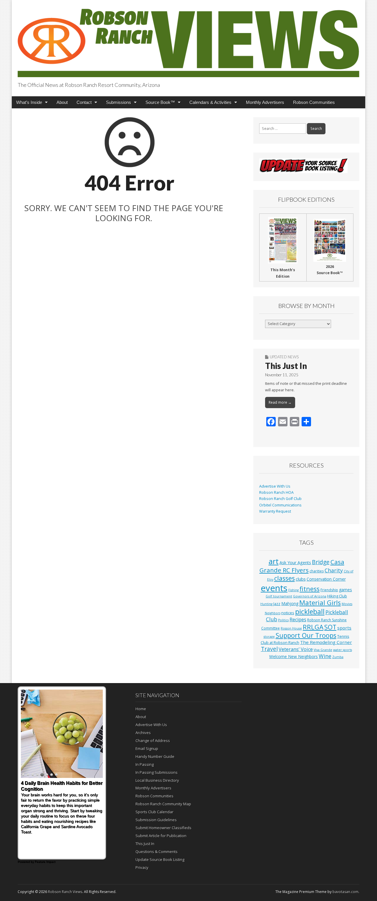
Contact (84, 102)
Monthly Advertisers (265, 102)
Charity (334, 570)
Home (140, 708)
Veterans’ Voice (296, 649)
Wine (325, 656)
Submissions (118, 102)
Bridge (321, 562)
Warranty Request (275, 511)
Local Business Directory (157, 780)
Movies (347, 604)
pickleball (310, 611)
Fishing (293, 590)
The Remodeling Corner (326, 642)
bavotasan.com (345, 891)
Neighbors (272, 613)
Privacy (141, 867)
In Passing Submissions (156, 772)
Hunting (266, 604)
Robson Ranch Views (65, 891)
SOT (330, 627)
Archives (143, 732)
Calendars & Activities (210, 102)
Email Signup (146, 748)
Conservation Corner (326, 579)
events (274, 588)
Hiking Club (337, 596)
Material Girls (320, 602)
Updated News (284, 357)
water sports (342, 650)
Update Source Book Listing (159, 859)
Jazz (276, 603)
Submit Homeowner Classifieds (163, 827)
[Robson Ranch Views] (188, 39)
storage (269, 637)
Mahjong (289, 603)
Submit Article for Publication (160, 835)
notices (287, 612)
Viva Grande (323, 650)
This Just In (286, 366)
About (62, 102)
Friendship (329, 589)
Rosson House (291, 628)
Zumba (337, 657)
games (345, 589)
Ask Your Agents (295, 562)
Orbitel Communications (280, 505)
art (274, 561)
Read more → (280, 402)
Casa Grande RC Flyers (301, 566)
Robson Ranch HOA (276, 492)
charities (317, 571)
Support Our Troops (306, 635)
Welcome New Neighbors (293, 656)
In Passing (144, 764)
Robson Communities (314, 102)
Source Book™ (160, 102)
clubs (301, 579)
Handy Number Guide (154, 756)
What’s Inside (29, 102)
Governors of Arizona (309, 596)
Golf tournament (279, 596)
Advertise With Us (274, 486)
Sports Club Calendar (154, 811)
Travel (269, 649)
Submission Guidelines (156, 819)
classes (284, 578)
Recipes (298, 619)
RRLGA (313, 627)
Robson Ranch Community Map (163, 803)
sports (344, 628)
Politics (283, 620)
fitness (310, 588)
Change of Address (152, 740)
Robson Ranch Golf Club (280, 498)
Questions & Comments (156, 851)
